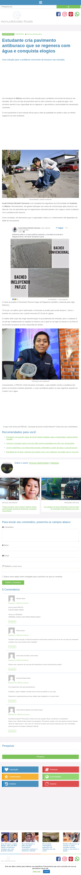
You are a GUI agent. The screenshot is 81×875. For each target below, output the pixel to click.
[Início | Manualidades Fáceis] (17, 21)
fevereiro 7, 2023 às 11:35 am (18, 635)
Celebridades (15, 777)
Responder (12, 622)
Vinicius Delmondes (39, 463)
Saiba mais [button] (36, 871)
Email (6, 556)
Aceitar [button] (46, 871)
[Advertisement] (40, 81)
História (12, 784)
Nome (6, 545)
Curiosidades (55, 777)
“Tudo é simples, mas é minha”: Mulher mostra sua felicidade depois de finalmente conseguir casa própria (19, 509)
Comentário (9, 527)
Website (55, 463)
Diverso (52, 784)
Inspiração (9, 34)
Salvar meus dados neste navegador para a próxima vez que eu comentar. (33, 577)
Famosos (53, 769)
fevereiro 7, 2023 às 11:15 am (18, 603)
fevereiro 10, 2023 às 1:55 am (18, 683)
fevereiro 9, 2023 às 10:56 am (18, 660)
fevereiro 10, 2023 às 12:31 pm (18, 714)
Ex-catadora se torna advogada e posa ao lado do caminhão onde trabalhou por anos (61, 508)
